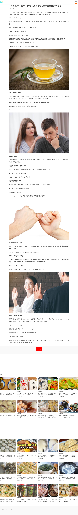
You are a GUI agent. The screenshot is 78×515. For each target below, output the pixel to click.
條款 (9, 509)
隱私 (11, 509)
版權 (13, 509)
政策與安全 (6, 509)
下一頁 (39, 349)
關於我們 (2, 509)
